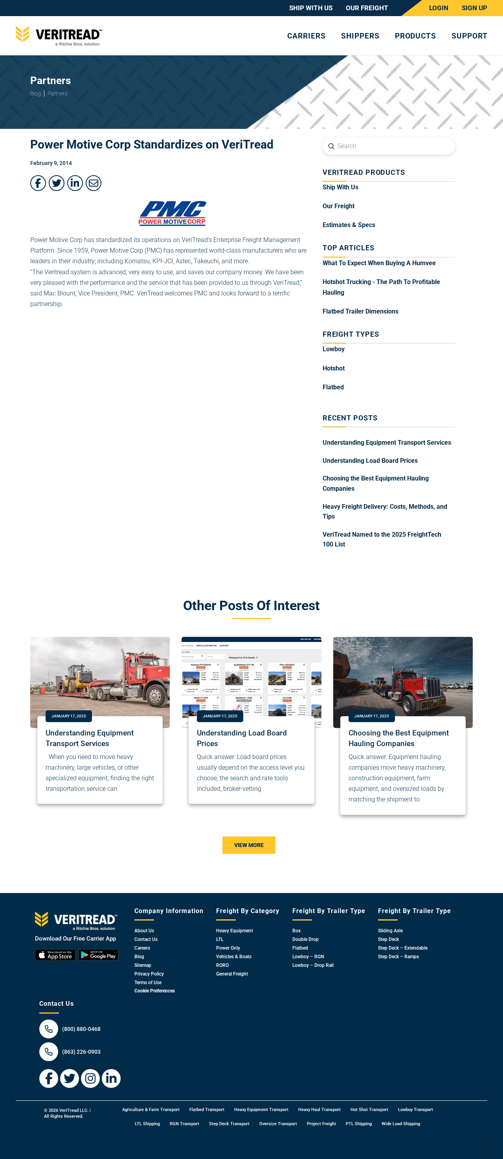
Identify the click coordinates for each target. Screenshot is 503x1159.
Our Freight (338, 206)
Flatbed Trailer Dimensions (360, 311)
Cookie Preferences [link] (154, 991)
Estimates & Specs (349, 225)
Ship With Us (340, 187)
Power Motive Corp (56, 240)
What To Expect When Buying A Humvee (379, 263)
